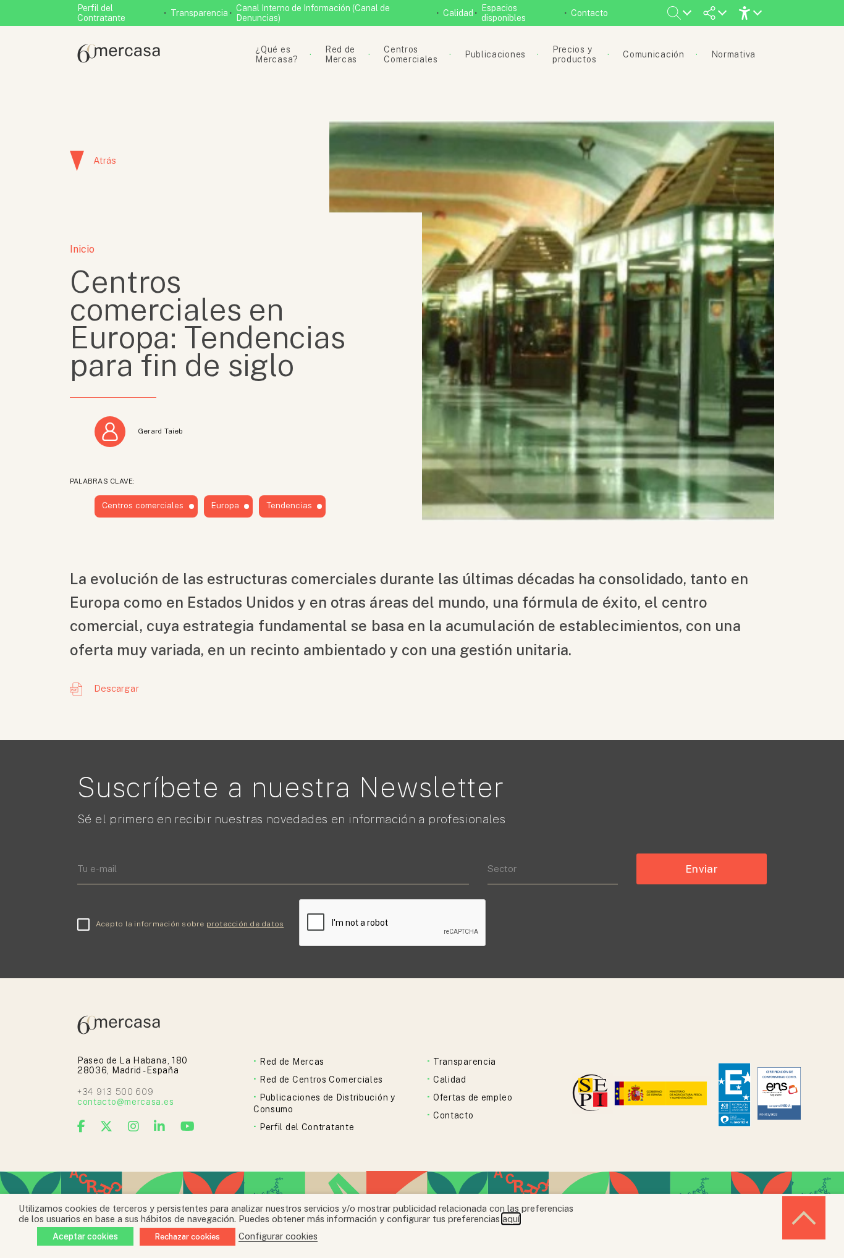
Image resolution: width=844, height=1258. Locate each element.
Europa (225, 505)
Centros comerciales (143, 505)
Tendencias (289, 505)
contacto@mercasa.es (125, 1102)
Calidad (458, 13)
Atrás (104, 160)
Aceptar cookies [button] (85, 1236)
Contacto (589, 13)
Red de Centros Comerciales (321, 1079)
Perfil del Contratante (101, 13)
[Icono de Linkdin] (160, 1126)
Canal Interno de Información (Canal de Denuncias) (313, 13)
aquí (511, 1219)
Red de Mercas (292, 1062)
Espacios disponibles (503, 13)
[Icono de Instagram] (134, 1126)
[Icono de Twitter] (106, 1126)
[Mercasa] (118, 59)
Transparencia (199, 13)
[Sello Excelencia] (734, 1094)
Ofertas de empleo (473, 1097)
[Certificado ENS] (779, 1094)
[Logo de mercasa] (592, 1095)
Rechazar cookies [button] (187, 1236)
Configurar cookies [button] (278, 1236)
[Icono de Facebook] (81, 1126)
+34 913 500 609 (115, 1092)
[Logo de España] (662, 1094)
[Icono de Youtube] (187, 1126)
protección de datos (245, 924)
